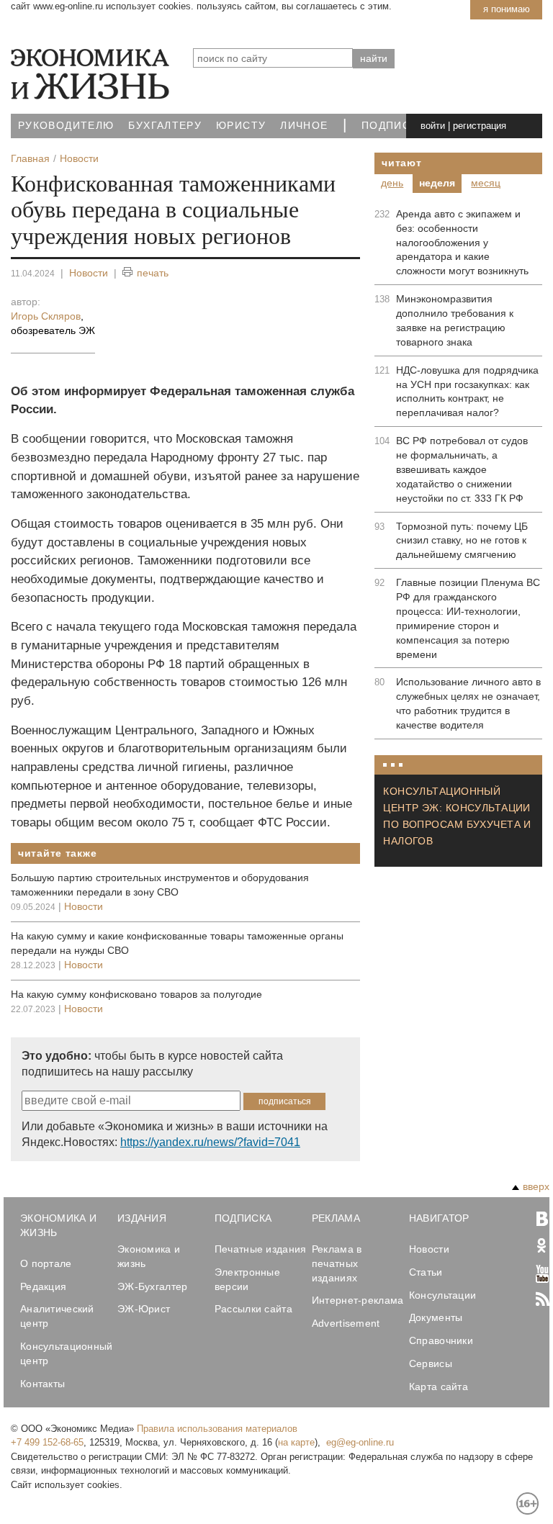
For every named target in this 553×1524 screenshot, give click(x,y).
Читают (401, 162)
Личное (304, 125)
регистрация (479, 125)
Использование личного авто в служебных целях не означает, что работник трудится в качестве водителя (468, 703)
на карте (296, 1442)
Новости (88, 273)
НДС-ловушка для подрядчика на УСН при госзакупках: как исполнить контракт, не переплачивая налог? (467, 391)
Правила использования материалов (217, 1428)
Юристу (241, 125)
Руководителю (66, 125)
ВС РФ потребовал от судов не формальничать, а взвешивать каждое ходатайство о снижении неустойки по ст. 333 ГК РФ (462, 469)
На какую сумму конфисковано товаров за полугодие (136, 994)
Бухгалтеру (165, 125)
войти (433, 125)
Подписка (393, 125)
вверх (536, 1186)
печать (152, 273)
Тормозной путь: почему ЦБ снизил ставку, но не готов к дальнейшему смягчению (462, 540)
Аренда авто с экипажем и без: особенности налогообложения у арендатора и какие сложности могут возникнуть (462, 242)
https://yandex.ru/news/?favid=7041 (210, 1142)
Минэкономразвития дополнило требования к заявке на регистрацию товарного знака (454, 320)
